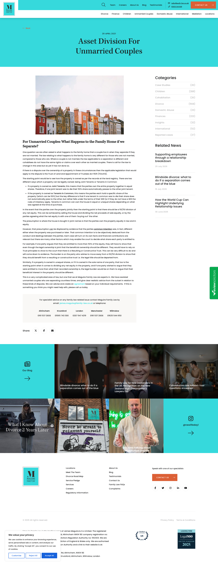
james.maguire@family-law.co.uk (76, 303)
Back (28, 28)
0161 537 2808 (44, 315)
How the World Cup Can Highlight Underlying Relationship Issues (172, 203)
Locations (209, 13)
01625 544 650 (176, 7)
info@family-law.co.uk (180, 3)
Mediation (197, 13)
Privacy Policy (167, 520)
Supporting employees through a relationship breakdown (171, 157)
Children (127, 13)
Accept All (49, 555)
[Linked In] (178, 488)
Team (112, 5)
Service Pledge (73, 480)
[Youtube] (185, 488)
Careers (123, 5)
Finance (115, 13)
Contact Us (114, 480)
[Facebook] (155, 488)
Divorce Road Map (74, 476)
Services (70, 484)
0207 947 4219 (79, 315)
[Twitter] (163, 488)
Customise (16, 555)
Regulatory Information (77, 492)
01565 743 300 (62, 315)
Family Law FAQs (117, 484)
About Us (134, 5)
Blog (144, 5)
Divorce (104, 13)
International (182, 13)
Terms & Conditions (185, 520)
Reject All (33, 555)
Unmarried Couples (144, 13)
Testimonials (156, 5)
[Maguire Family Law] (9, 9)
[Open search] (103, 5)
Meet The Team (73, 472)
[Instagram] (170, 488)
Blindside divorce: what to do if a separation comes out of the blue (173, 180)
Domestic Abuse (164, 13)
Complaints (114, 488)
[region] (33, 546)
